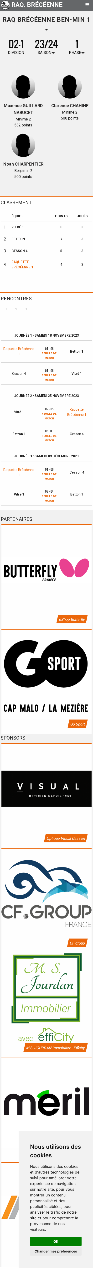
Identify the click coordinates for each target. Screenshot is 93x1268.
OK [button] (55, 1241)
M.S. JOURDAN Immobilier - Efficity (55, 1048)
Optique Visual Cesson (65, 838)
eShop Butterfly (71, 619)
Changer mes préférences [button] (56, 1251)
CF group (77, 943)
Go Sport (77, 724)
